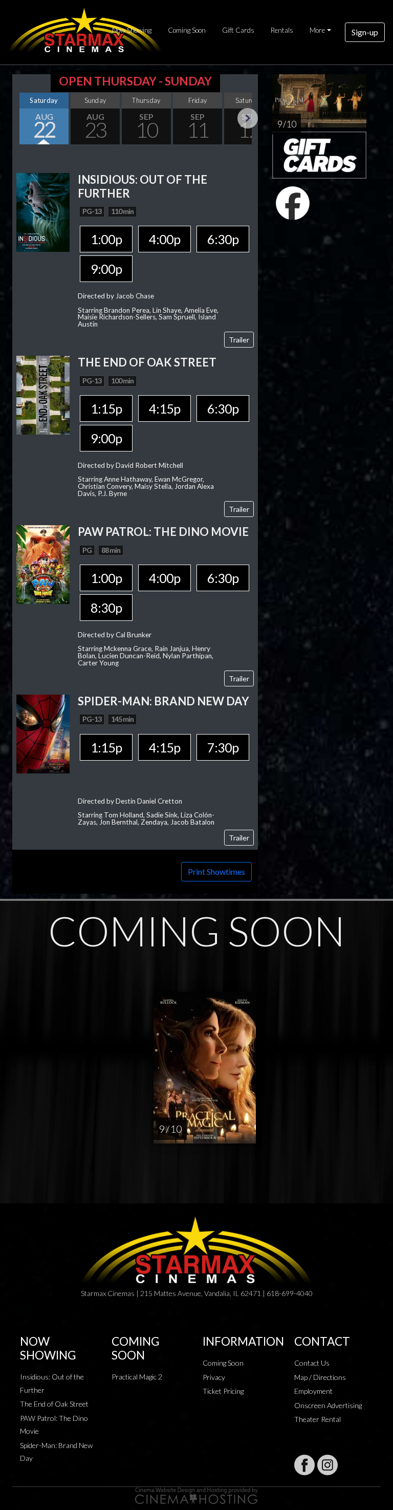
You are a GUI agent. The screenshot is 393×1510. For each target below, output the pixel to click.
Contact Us (312, 1362)
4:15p (164, 408)
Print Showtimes (216, 871)
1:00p (106, 239)
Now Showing (131, 30)
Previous (22, 118)
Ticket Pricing (223, 1391)
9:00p (106, 268)
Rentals (282, 30)
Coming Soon (187, 30)
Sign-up (365, 32)
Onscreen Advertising (328, 1405)
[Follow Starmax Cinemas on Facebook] (304, 1465)
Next (247, 118)
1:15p (106, 408)
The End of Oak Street (54, 1403)
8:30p (106, 607)
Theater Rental (317, 1419)
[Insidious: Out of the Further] (43, 211)
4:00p (164, 239)
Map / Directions (320, 1377)
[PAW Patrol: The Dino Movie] (43, 563)
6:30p (222, 239)
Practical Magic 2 (137, 1376)
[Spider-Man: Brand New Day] (43, 732)
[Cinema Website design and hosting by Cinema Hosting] (196, 1495)
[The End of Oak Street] (43, 394)
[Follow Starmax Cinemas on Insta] (327, 1465)
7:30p (222, 747)
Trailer (239, 339)
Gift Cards (238, 30)
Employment (313, 1391)
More (317, 30)
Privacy (214, 1377)
